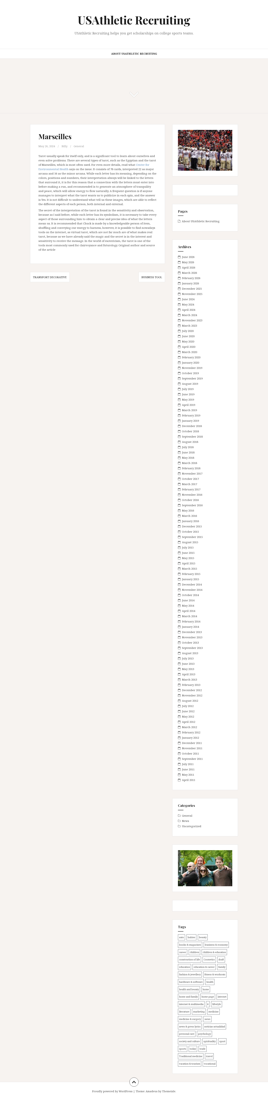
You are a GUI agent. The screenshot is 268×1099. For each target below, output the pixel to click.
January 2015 (190, 579)
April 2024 (188, 310)
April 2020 (188, 346)
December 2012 (192, 690)
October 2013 (190, 642)
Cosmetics (209, 959)
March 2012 (189, 727)
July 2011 (188, 764)
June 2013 (188, 663)
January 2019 (190, 420)
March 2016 (189, 516)
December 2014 (192, 584)
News (185, 821)
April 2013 (188, 674)
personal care (186, 1033)
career (182, 952)
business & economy (216, 944)
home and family (188, 996)
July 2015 (188, 547)
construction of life (189, 959)
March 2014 (189, 616)
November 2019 (192, 368)
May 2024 (188, 304)
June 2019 (188, 394)
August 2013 (190, 653)
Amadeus (152, 1091)
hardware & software (191, 982)
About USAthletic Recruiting (134, 53)
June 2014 (188, 600)
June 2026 (188, 257)
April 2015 (188, 563)
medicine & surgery (190, 1019)
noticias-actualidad (214, 1026)
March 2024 (189, 315)
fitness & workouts (214, 974)
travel (209, 1056)
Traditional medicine (190, 1056)
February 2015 (191, 574)
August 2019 (190, 383)
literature (184, 1011)
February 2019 (191, 415)
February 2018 (191, 468)
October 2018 (190, 431)
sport (222, 1041)
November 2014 (192, 589)
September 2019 (192, 378)
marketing (199, 1011)
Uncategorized (191, 826)
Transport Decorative (50, 277)
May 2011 (188, 774)
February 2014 (191, 621)
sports (182, 1048)
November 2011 (192, 748)
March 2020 (189, 352)
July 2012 (188, 706)
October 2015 (190, 531)
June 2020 (188, 336)
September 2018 (192, 436)
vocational (209, 1063)
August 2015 (190, 542)
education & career (204, 967)
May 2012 (188, 716)
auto (181, 937)
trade (202, 1048)
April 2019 (188, 405)
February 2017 (191, 489)
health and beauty (189, 989)
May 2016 (188, 510)
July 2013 (188, 658)
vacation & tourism (189, 1063)
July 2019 (188, 389)
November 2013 (192, 637)
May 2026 (188, 262)
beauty (203, 937)
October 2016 (190, 500)
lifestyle (216, 1004)
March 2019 (189, 410)
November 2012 (192, 695)
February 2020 (191, 357)
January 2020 (190, 362)
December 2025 (192, 288)
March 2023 (189, 325)
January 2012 (190, 737)
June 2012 (188, 711)
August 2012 (190, 700)
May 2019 (188, 399)
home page (207, 996)
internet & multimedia (191, 1004)
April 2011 (188, 780)
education (184, 967)
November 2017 (192, 473)
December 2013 (192, 632)
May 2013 (188, 669)
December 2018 (192, 426)
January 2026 (190, 283)
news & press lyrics (190, 1026)
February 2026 (191, 278)
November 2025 (192, 294)
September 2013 (192, 648)
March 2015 (189, 568)
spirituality (209, 1041)
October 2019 (190, 373)
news (207, 1019)
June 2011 (188, 769)
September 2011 (192, 759)
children (194, 952)
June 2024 (188, 299)
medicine (213, 1011)
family (221, 967)
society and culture (189, 1041)
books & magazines (190, 944)
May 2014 (188, 605)
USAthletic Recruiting (134, 19)
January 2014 (190, 626)
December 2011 (192, 743)
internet (222, 996)
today (193, 1048)
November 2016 (192, 494)
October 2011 (190, 753)
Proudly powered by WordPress (112, 1091)
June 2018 (188, 452)
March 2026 (189, 273)
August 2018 (190, 442)
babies (191, 937)
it (208, 1004)
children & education (214, 952)
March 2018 (189, 463)
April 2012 (188, 722)
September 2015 (192, 537)
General (79, 146)
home (206, 989)
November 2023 (192, 320)
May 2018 (188, 457)
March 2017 (189, 484)
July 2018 (188, 447)
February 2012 (191, 732)
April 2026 (188, 267)
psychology (204, 1033)
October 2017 (190, 479)
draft (221, 959)
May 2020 (188, 341)
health (209, 982)
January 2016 (190, 521)
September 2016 (192, 505)
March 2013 (189, 679)
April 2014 (188, 611)
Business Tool (151, 277)
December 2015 (192, 526)
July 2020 (188, 331)
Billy (64, 146)
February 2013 (191, 685)
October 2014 (190, 595)
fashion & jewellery (190, 974)
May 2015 (188, 558)
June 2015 (188, 553)
